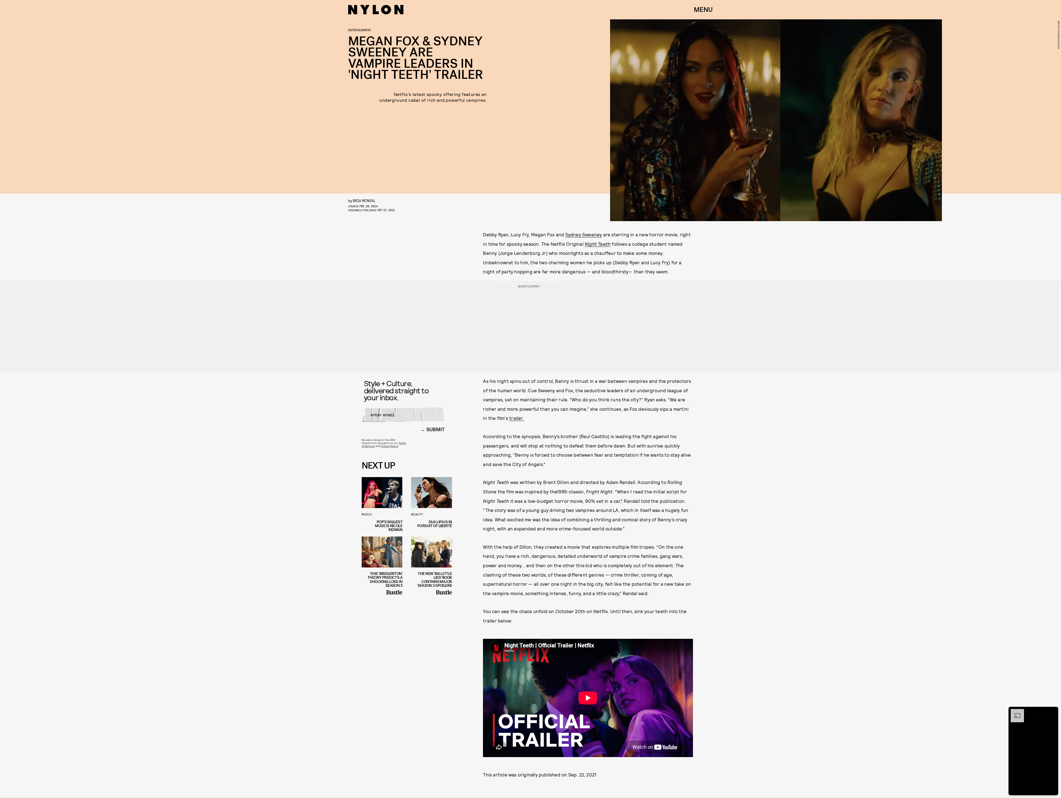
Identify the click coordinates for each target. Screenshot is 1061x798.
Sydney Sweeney (583, 234)
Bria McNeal (364, 200)
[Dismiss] (1052, 711)
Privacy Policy (389, 446)
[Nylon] (375, 9)
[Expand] (1014, 711)
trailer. (516, 418)
